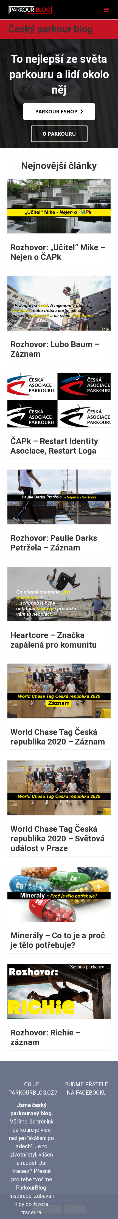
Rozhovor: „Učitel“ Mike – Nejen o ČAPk (57, 252)
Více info (75, 1209)
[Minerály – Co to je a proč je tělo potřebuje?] (59, 894)
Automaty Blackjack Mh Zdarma (49, 26)
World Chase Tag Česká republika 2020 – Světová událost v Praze (57, 838)
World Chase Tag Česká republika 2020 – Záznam (57, 736)
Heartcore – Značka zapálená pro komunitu (53, 640)
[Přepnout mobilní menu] (107, 10)
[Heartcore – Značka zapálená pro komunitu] (59, 594)
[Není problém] (111, 1206)
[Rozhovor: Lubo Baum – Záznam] (59, 303)
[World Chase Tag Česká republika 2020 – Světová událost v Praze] (59, 787)
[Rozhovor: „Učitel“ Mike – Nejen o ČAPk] (59, 206)
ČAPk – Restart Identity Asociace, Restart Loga (54, 446)
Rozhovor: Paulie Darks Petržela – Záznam (53, 542)
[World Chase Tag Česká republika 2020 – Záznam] (59, 691)
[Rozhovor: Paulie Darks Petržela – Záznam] (59, 497)
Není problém (47, 1209)
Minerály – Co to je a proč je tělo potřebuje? (57, 940)
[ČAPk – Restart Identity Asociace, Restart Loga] (59, 400)
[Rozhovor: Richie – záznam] (59, 991)
